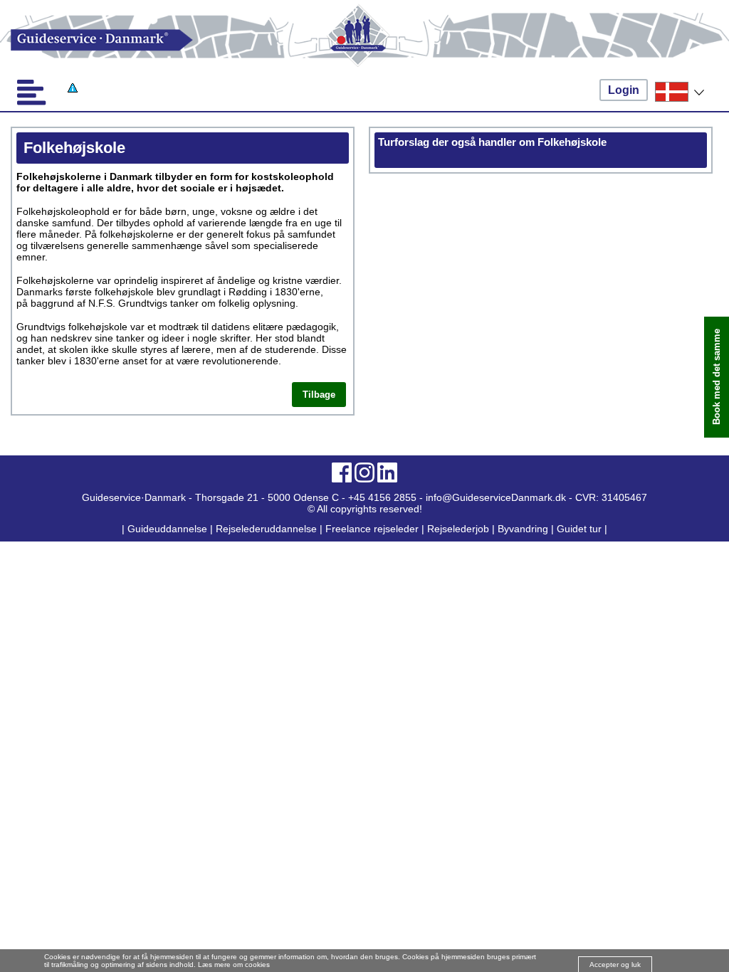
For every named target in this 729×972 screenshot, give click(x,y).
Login (623, 90)
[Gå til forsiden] (364, 40)
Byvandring (523, 528)
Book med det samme (716, 377)
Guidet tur (579, 528)
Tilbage (319, 394)
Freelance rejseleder (372, 528)
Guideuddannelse (168, 528)
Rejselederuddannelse (268, 528)
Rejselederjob (458, 528)
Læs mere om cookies (234, 964)
